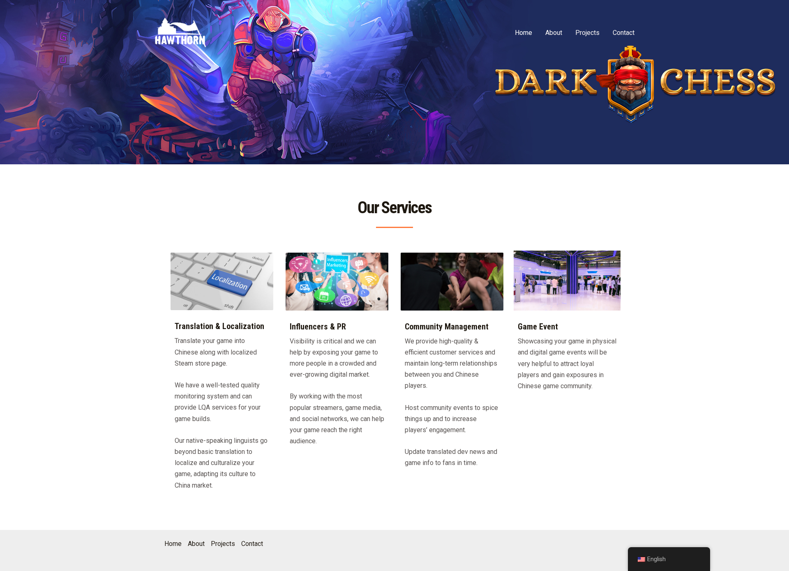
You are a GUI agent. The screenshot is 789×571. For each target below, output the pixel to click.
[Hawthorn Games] (180, 32)
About (553, 33)
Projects (587, 33)
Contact (623, 33)
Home (523, 33)
